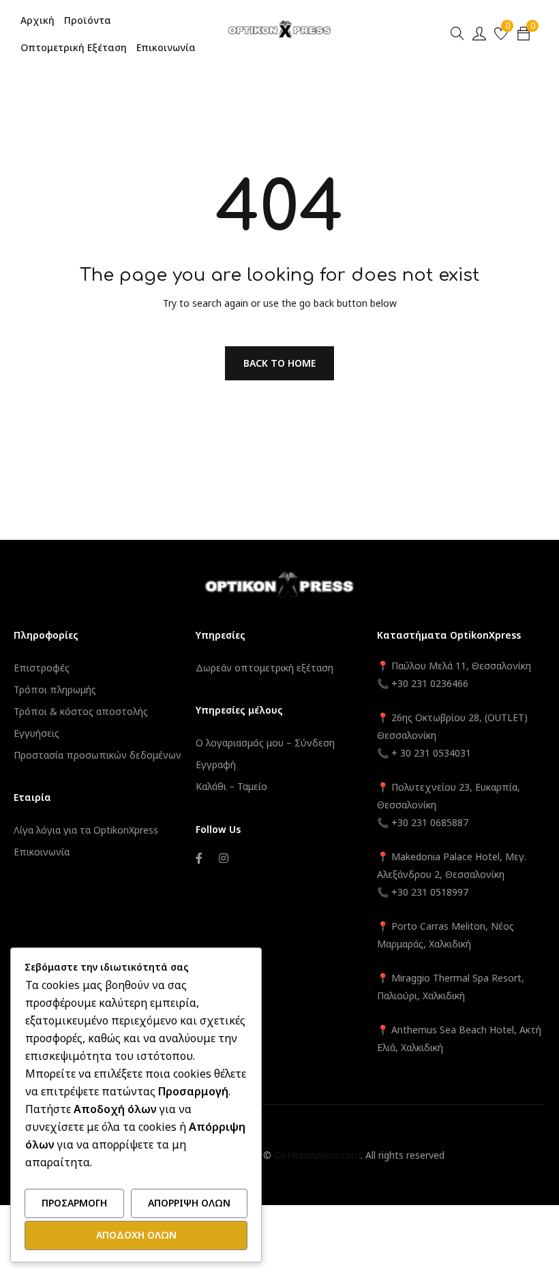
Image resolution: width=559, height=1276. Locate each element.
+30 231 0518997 (429, 891)
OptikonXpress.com (317, 1155)
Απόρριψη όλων (189, 1202)
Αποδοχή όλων (136, 1234)
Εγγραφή (216, 764)
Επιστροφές (42, 667)
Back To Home (279, 362)
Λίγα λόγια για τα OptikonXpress (86, 829)
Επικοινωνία (42, 851)
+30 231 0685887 (429, 822)
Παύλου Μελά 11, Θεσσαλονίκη (460, 665)
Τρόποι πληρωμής (55, 689)
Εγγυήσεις (36, 733)
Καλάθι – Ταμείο (231, 786)
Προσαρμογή (74, 1202)
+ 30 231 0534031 (431, 752)
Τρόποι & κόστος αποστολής (81, 711)
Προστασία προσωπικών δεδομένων (97, 754)
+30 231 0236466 (429, 683)
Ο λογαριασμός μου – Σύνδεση (265, 742)
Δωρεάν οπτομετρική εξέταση (264, 667)
